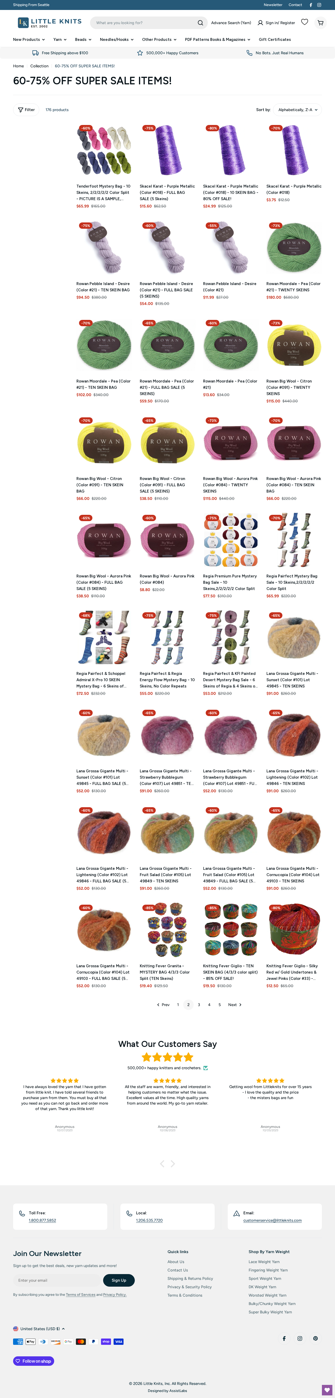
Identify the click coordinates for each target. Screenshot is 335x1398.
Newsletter (273, 5)
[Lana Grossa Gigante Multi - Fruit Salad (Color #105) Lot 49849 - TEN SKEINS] (167, 832)
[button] (163, 1163)
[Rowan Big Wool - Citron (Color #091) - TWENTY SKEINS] (294, 345)
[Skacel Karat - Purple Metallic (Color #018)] (294, 150)
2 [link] (188, 1004)
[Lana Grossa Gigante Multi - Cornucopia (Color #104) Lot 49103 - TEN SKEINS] (294, 832)
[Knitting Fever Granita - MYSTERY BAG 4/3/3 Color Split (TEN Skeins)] (167, 930)
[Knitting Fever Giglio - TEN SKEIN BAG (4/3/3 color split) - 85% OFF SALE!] (231, 930)
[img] (167, 1057)
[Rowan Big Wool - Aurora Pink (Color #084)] (167, 540)
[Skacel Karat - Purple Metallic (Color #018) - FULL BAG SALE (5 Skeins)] (167, 150)
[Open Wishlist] (327, 1390)
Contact (295, 5)
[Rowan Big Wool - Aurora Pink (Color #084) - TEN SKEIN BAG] (294, 442)
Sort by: (263, 109)
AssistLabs (178, 1390)
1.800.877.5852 (42, 1220)
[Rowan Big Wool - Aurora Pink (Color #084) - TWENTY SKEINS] (231, 442)
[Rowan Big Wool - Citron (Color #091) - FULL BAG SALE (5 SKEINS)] (167, 442)
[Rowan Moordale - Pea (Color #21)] (231, 345)
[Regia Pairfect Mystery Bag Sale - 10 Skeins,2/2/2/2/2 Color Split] (294, 540)
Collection (39, 66)
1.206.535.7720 (149, 1220)
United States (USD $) (40, 1328)
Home (18, 66)
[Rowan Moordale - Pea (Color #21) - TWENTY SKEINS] (294, 247)
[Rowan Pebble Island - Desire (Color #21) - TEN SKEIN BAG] (104, 247)
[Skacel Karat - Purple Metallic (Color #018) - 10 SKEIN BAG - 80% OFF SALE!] (231, 150)
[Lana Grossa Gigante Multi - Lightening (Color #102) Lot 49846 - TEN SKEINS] (294, 735)
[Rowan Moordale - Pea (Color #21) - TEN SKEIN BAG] (104, 345)
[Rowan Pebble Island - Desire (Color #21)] (231, 247)
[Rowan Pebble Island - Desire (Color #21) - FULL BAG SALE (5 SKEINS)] (167, 247)
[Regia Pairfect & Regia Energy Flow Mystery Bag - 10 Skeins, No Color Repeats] (167, 637)
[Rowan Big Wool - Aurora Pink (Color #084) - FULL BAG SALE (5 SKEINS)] (104, 540)
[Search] (200, 23)
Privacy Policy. (115, 1294)
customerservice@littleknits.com (272, 1220)
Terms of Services (81, 1294)
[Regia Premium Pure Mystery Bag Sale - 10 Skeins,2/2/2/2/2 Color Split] (231, 540)
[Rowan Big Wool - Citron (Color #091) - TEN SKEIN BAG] (104, 442)
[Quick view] (124, 134)
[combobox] (149, 23)
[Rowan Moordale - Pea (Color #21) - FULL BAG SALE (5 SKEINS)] (167, 345)
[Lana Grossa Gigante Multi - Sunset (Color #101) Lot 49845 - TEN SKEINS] (294, 637)
